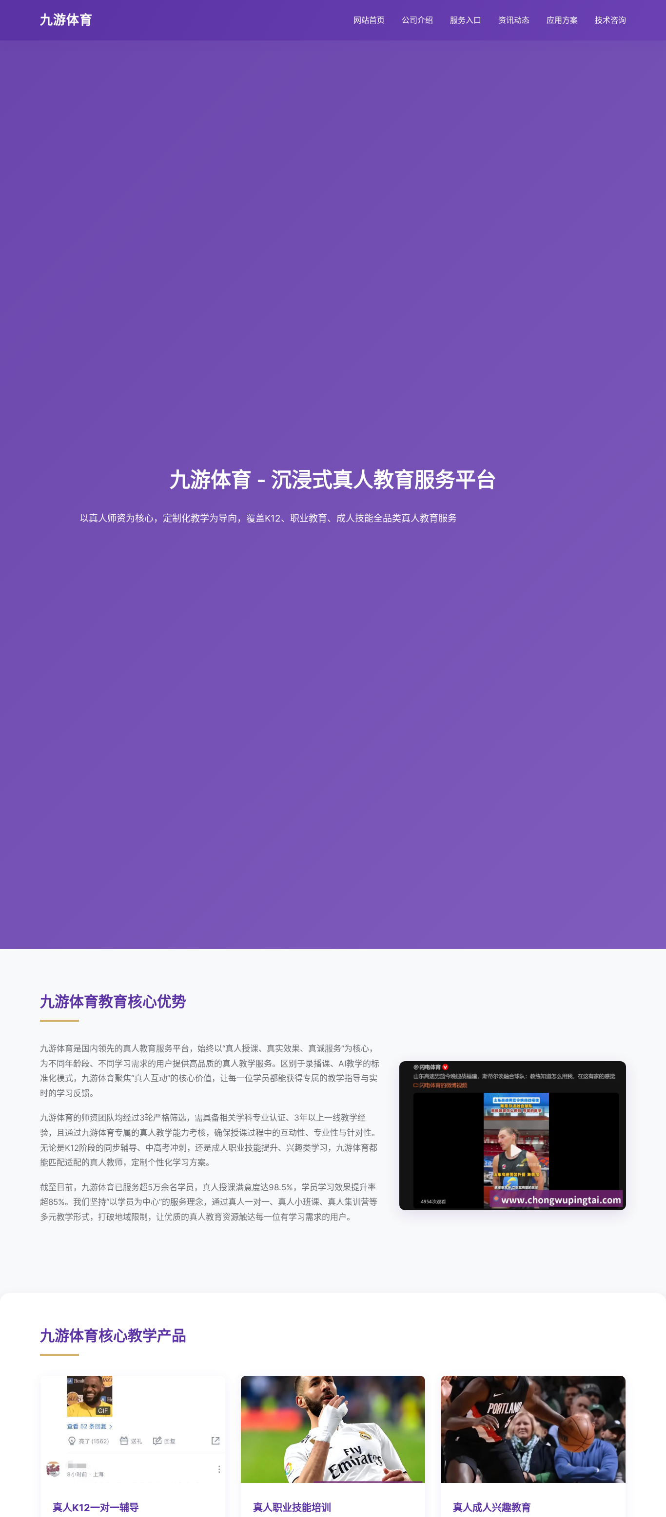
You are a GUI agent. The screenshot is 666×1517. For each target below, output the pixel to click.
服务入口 (465, 20)
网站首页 (369, 20)
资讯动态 (513, 20)
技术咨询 (610, 20)
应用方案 (562, 20)
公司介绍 (417, 20)
